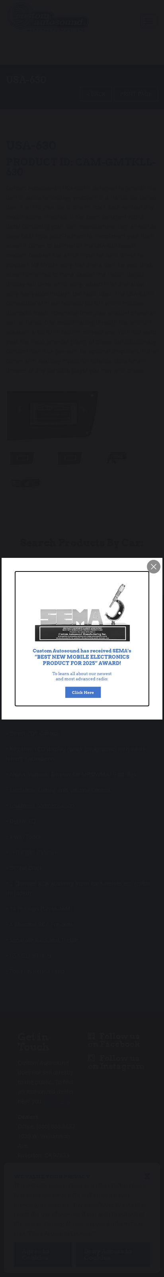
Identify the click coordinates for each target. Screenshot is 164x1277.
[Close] (153, 566)
